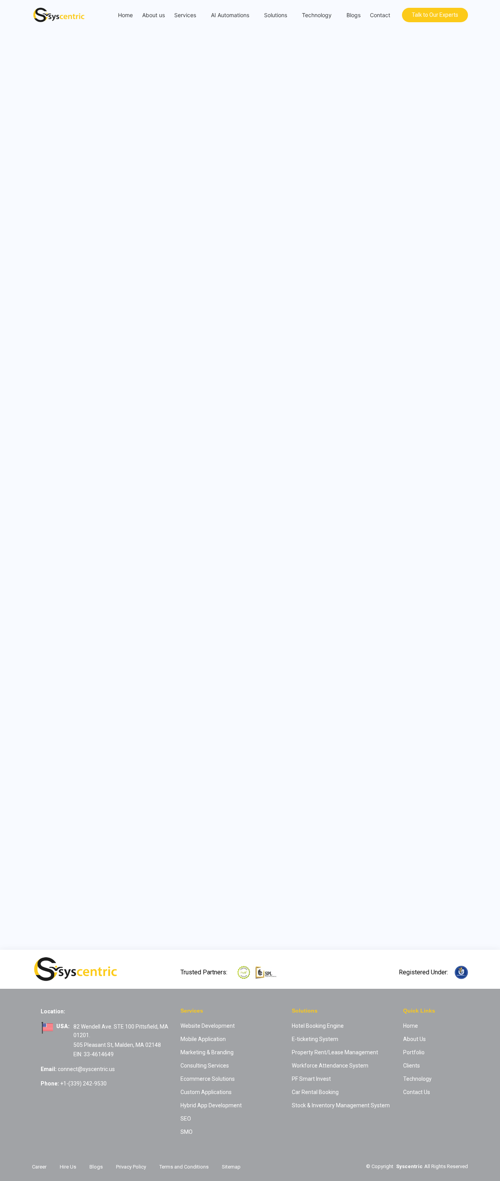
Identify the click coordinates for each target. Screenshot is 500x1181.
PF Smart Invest (311, 1079)
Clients (411, 1065)
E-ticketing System (315, 1039)
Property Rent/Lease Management (335, 1052)
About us (153, 15)
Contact (380, 15)
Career (39, 1167)
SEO (185, 1118)
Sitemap (231, 1167)
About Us (414, 1039)
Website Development (207, 1026)
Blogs (353, 15)
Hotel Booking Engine (318, 1026)
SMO (186, 1132)
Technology (417, 1079)
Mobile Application (203, 1039)
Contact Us (416, 1092)
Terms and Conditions (184, 1167)
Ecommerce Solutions (207, 1079)
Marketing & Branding (207, 1052)
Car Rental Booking (315, 1092)
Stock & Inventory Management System (341, 1105)
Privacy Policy (131, 1167)
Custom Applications (206, 1092)
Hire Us (68, 1167)
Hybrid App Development (211, 1105)
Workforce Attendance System (330, 1065)
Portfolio (414, 1052)
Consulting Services (204, 1065)
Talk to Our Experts (435, 15)
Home (125, 15)
